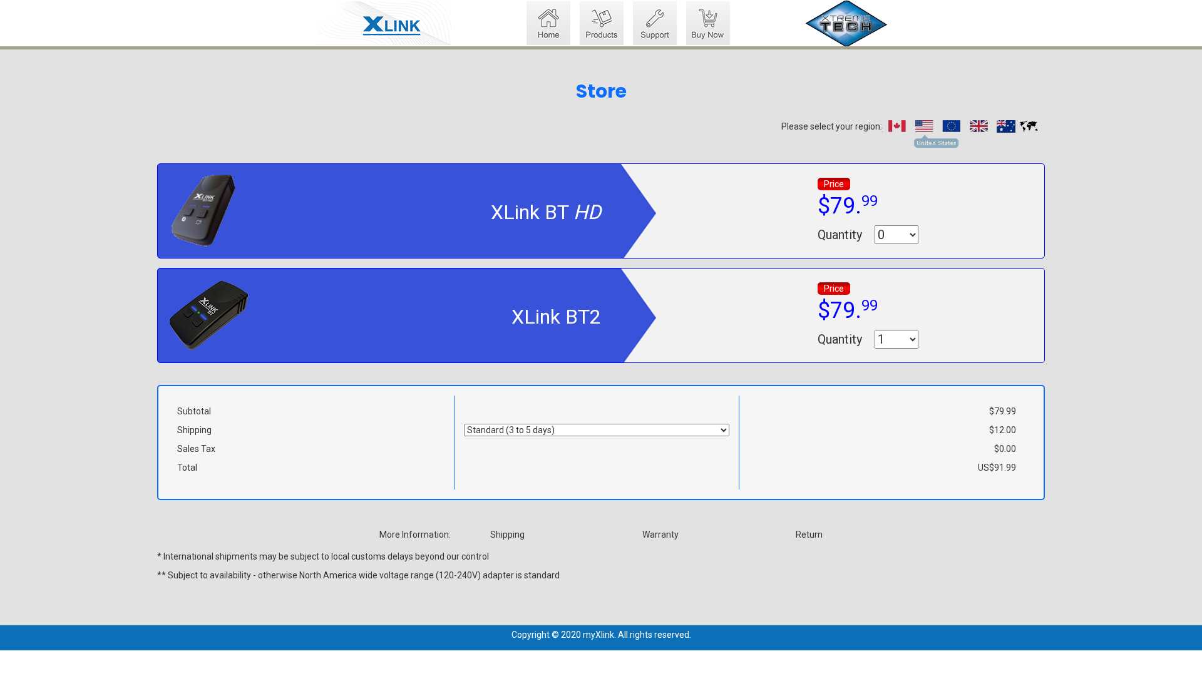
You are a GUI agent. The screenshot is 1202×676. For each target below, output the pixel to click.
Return (809, 535)
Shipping (507, 535)
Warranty (660, 535)
